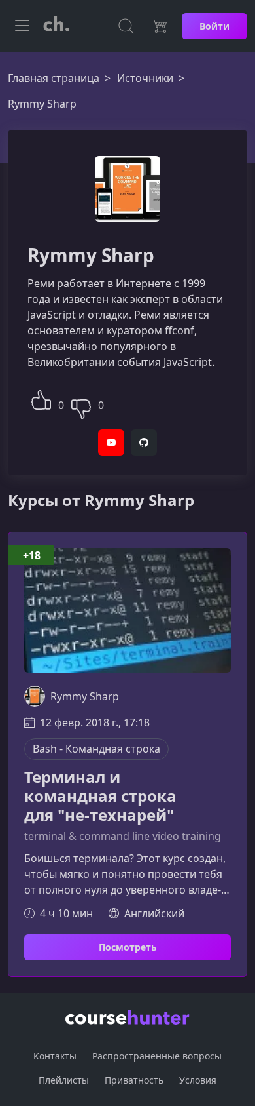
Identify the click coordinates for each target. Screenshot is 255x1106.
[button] (41, 398)
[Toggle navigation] (22, 26)
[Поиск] (126, 26)
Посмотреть (128, 947)
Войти (214, 26)
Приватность (134, 1080)
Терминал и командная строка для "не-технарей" (100, 796)
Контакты (54, 1056)
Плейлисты (64, 1080)
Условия (197, 1080)
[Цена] (159, 26)
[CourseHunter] (56, 26)
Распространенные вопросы (157, 1056)
